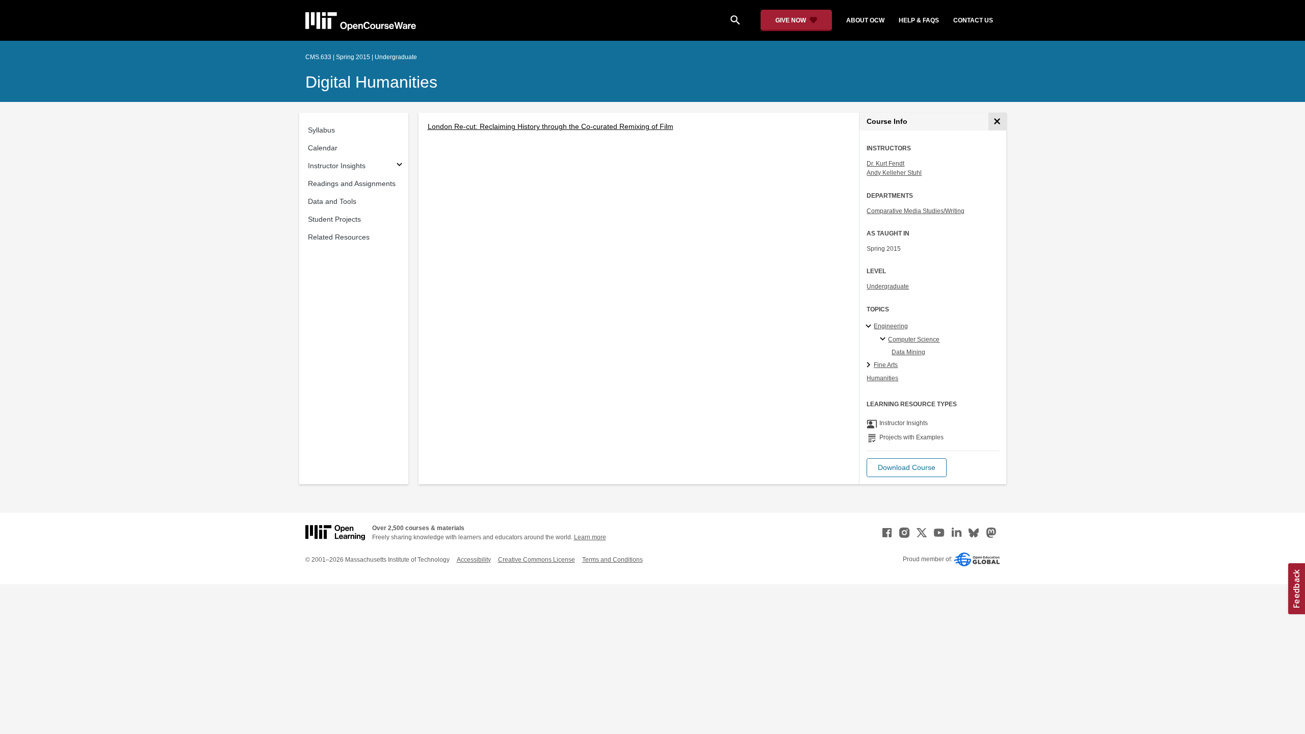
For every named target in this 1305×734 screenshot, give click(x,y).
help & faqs (919, 20)
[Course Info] (997, 121)
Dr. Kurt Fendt (885, 163)
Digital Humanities (371, 82)
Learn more (590, 537)
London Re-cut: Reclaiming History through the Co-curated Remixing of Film (550, 126)
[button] (907, 467)
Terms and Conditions (612, 559)
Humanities (882, 378)
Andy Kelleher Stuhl (894, 172)
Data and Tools (332, 201)
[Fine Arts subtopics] (870, 365)
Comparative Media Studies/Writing (915, 211)
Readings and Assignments (352, 183)
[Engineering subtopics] (870, 326)
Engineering (891, 326)
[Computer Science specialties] (884, 339)
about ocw (865, 20)
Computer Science (913, 339)
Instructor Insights (337, 166)
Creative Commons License (536, 559)
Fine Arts (886, 365)
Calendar (322, 148)
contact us (973, 20)
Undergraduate (888, 286)
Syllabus (321, 130)
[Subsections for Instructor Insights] (399, 166)
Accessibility (474, 559)
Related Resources (339, 237)
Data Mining (908, 352)
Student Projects (334, 219)
